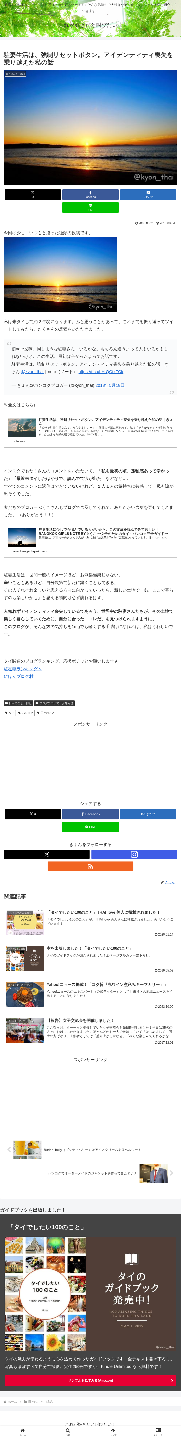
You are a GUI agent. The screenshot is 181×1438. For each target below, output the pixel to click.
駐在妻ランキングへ (23, 669)
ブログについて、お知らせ (56, 703)
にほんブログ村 (18, 676)
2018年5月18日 (110, 385)
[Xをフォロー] (47, 854)
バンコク (27, 713)
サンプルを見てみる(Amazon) (90, 1380)
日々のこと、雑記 (20, 703)
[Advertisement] (90, 761)
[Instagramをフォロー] (134, 854)
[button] (167, 922)
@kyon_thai (32, 371)
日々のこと (48, 713)
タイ (11, 713)
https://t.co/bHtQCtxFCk (100, 371)
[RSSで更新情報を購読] (90, 866)
